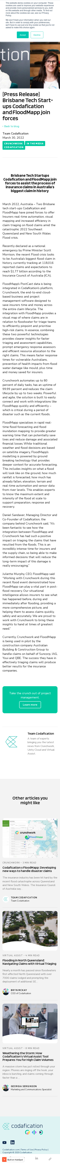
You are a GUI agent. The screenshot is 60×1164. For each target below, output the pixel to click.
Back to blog (11, 126)
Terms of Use (27, 1149)
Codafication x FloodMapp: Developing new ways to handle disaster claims (29, 869)
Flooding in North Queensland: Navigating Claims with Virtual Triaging (29, 962)
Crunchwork (13, 143)
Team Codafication (15, 134)
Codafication (14, 147)
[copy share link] (50, 1158)
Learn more (30, 705)
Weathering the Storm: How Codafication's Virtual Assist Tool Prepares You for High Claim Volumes (28, 1056)
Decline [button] (37, 34)
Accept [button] (23, 34)
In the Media (35, 143)
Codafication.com (10, 1149)
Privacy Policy (41, 1149)
